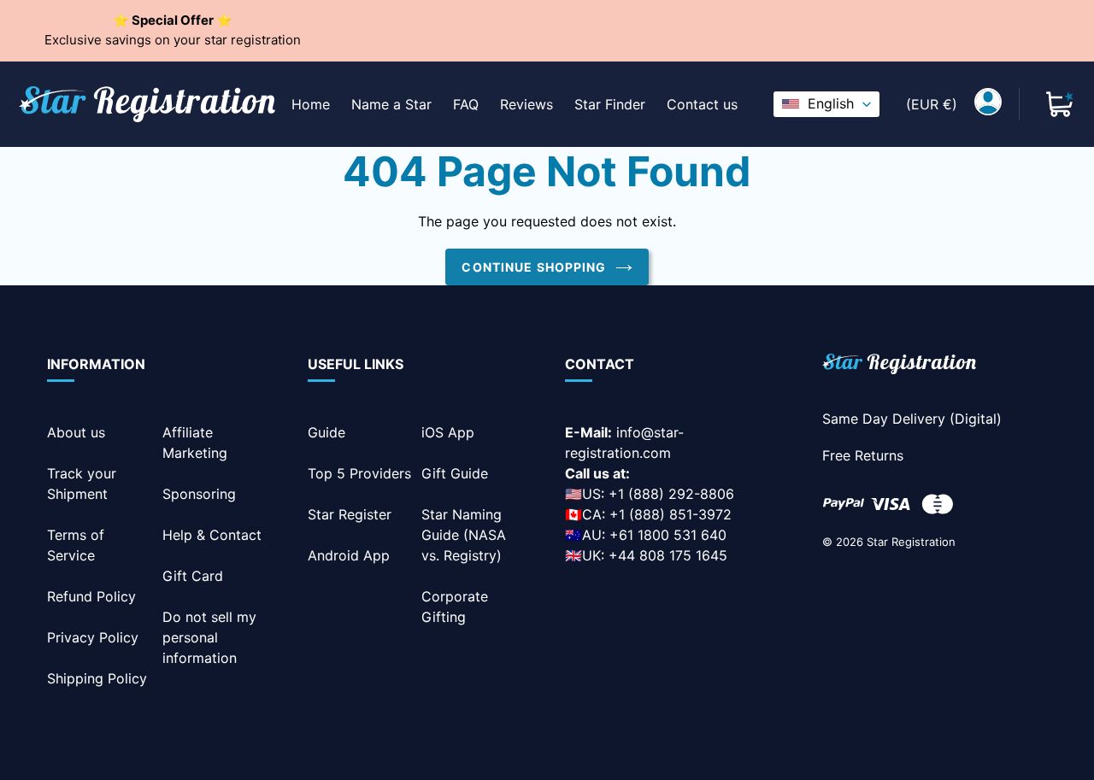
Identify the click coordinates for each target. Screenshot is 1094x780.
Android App (349, 555)
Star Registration (911, 541)
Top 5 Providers (359, 473)
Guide (326, 432)
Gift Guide (454, 473)
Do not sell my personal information (209, 637)
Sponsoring (199, 493)
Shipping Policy (97, 678)
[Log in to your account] (988, 104)
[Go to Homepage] (899, 367)
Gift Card (192, 575)
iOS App (447, 432)
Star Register (349, 514)
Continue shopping (534, 267)
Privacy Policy (92, 637)
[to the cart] (1060, 104)
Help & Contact (212, 534)
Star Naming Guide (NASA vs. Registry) (463, 535)
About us (76, 432)
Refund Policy (91, 596)
